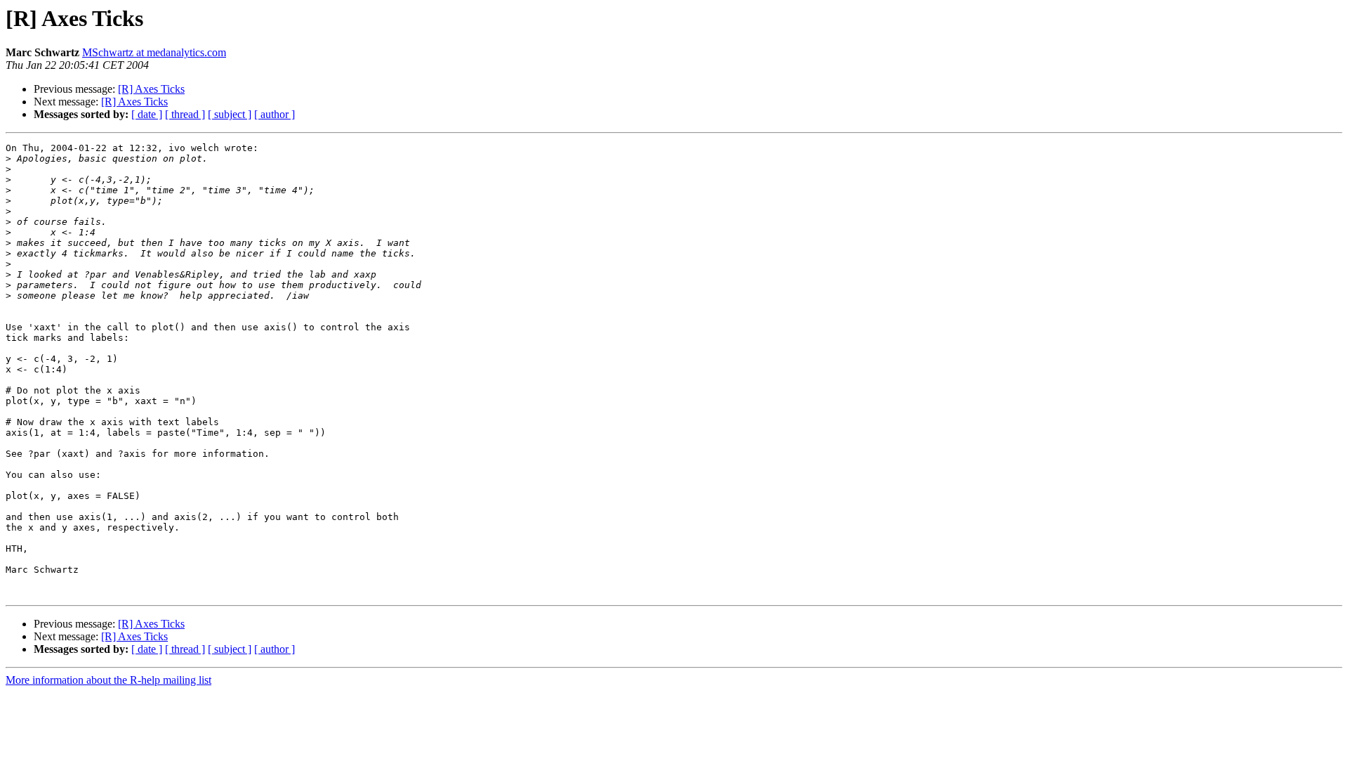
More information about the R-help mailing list (108, 680)
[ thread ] (185, 114)
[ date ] (146, 114)
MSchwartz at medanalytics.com (154, 52)
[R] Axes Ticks (151, 89)
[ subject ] (229, 114)
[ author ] (274, 114)
